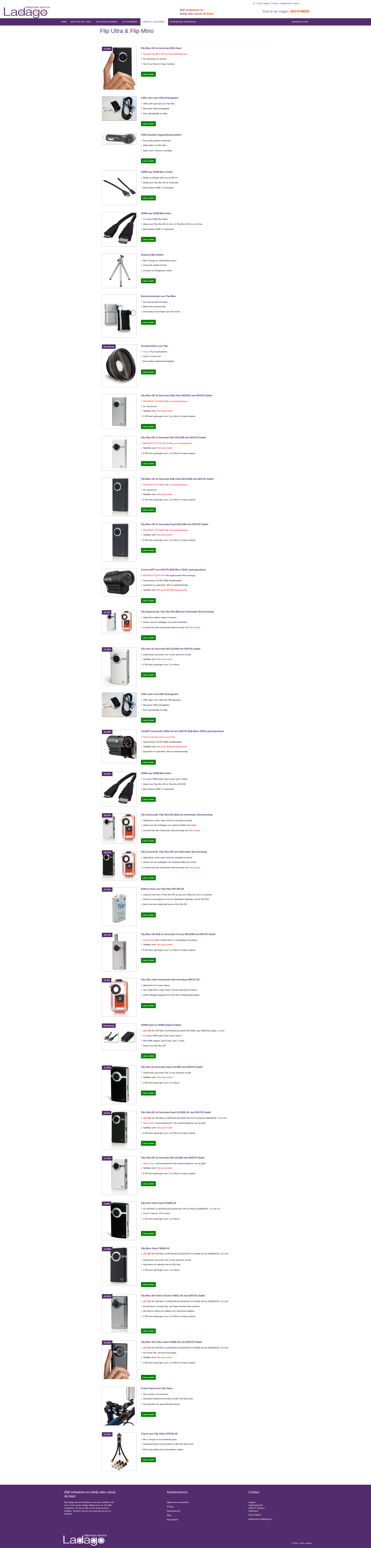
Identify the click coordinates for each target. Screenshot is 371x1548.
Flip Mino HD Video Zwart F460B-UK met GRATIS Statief (171, 1342)
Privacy (170, 1506)
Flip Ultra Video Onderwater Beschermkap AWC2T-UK (170, 979)
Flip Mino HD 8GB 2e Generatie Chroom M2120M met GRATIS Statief (178, 934)
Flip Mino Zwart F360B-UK (155, 1248)
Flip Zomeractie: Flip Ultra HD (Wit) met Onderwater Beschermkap (177, 814)
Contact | (275, 3)
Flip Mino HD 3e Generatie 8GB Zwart (161, 48)
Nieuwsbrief (172, 1519)
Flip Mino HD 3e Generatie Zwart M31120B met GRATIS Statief (174, 524)
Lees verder (148, 74)
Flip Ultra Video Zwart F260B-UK (158, 1203)
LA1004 (220, 1031)
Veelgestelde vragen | (290, 3)
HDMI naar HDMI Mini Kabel (156, 213)
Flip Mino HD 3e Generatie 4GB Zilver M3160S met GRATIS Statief (176, 395)
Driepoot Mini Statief (152, 255)
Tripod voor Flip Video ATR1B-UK (159, 1434)
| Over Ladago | (263, 3)
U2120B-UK (214, 1209)
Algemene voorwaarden (178, 1502)
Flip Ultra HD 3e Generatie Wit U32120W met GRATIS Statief (173, 437)
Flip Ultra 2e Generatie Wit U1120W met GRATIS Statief (170, 649)
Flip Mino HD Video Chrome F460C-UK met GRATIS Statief (173, 1295)
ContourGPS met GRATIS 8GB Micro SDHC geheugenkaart (173, 569)
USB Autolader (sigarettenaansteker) (161, 135)
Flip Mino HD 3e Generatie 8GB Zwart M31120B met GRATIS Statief (177, 479)
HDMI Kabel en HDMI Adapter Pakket (161, 1025)
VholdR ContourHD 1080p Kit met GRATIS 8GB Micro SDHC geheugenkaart (182, 731)
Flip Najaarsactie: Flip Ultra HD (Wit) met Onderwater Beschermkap (177, 611)
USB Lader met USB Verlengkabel (159, 98)
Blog (169, 1515)
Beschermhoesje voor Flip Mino (158, 296)
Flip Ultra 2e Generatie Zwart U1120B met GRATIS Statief (171, 1067)
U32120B (222, 1118)
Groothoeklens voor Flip (154, 346)
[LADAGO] (27, 12)
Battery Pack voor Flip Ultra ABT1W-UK (162, 889)
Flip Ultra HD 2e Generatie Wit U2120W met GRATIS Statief (172, 1157)
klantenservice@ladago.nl (260, 1519)
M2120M (224, 1254)
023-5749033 (255, 1515)
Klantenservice (173, 1511)
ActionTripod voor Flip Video (157, 1388)
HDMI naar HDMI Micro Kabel (157, 172)
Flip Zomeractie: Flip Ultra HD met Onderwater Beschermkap (174, 852)
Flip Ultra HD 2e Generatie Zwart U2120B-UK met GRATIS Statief (176, 1112)
